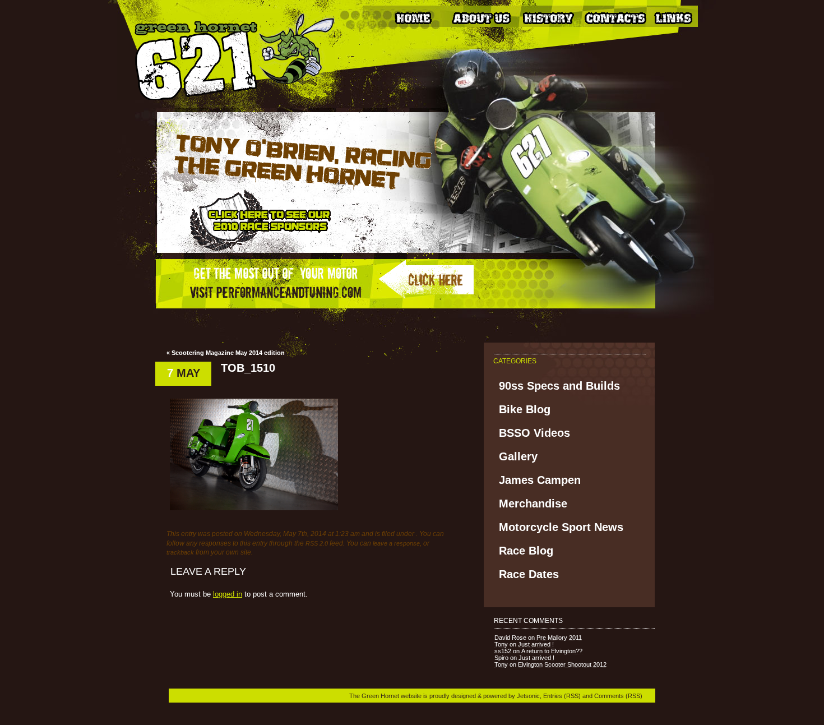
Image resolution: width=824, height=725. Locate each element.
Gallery (518, 456)
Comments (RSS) (618, 695)
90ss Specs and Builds (559, 386)
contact (615, 17)
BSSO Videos (534, 433)
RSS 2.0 (316, 543)
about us (480, 17)
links (682, 17)
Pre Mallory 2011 (559, 637)
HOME (413, 17)
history (547, 17)
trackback (180, 552)
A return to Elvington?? (551, 651)
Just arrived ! (536, 644)
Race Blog (526, 550)
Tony (501, 644)
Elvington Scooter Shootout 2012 (562, 664)
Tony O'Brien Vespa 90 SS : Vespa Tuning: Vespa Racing (226, 58)
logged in (227, 594)
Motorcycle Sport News (561, 527)
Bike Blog (524, 409)
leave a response (396, 543)
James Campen (540, 480)
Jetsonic (528, 695)
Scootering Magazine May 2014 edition (228, 352)
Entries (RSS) (562, 695)
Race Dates (529, 574)
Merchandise (533, 503)
